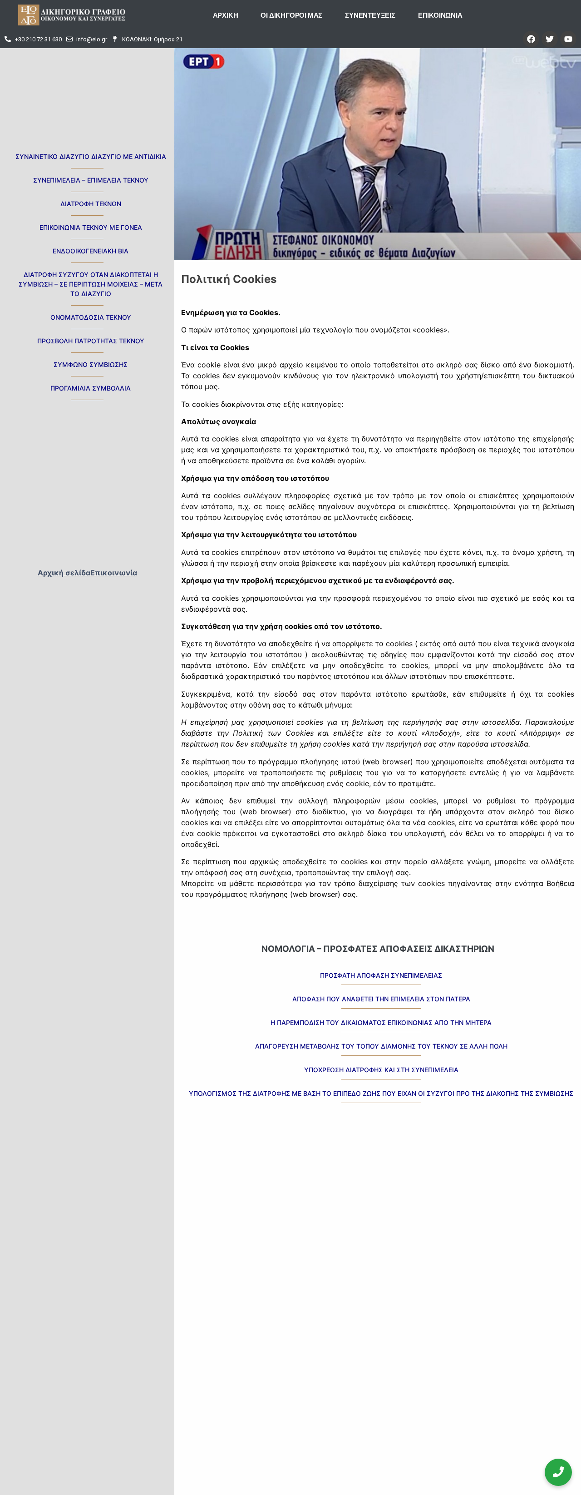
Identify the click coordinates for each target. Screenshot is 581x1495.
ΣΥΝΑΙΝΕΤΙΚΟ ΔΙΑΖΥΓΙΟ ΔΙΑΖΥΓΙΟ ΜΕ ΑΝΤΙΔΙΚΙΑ (90, 156)
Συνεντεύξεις (370, 15)
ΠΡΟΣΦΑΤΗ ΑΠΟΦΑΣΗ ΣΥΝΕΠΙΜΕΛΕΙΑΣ (381, 975)
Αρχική (225, 15)
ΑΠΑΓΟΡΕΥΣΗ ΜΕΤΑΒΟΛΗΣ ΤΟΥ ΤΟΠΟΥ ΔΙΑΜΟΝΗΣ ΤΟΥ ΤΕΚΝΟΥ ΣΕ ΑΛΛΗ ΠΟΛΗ (381, 1046)
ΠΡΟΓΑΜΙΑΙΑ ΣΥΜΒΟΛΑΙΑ (90, 388)
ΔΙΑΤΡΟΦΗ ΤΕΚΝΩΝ (90, 204)
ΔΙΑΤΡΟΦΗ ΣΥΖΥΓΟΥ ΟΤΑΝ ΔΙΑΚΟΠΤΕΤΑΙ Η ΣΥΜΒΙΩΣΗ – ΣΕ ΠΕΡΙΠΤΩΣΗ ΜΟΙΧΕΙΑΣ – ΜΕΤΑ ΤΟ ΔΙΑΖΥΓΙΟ (90, 284)
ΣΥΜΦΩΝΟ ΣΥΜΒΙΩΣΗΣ (91, 364)
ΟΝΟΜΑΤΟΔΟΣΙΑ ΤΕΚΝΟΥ (90, 317)
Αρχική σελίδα (64, 572)
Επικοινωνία (440, 15)
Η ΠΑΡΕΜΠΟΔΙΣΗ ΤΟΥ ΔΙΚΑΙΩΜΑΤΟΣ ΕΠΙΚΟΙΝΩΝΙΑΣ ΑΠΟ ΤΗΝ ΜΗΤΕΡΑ (381, 1022)
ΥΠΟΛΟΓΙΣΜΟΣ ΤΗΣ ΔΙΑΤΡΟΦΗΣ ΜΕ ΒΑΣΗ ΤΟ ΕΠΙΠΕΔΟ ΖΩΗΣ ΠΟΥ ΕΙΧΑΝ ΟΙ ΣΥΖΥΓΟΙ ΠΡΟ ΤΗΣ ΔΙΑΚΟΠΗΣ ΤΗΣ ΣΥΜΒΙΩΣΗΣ (381, 1093)
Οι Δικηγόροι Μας (291, 15)
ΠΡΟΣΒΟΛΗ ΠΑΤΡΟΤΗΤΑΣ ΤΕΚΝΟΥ (90, 341)
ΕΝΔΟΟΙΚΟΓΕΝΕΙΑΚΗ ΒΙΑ (90, 251)
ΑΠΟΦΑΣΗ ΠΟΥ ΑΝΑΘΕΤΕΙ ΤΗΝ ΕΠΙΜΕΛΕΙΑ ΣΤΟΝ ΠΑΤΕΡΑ (381, 999)
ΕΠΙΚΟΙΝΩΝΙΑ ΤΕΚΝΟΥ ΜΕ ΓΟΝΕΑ (90, 227)
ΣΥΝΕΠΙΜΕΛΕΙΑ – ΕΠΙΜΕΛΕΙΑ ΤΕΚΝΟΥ (90, 180)
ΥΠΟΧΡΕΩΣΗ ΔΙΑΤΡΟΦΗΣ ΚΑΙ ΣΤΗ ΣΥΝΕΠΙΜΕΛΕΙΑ (381, 1070)
